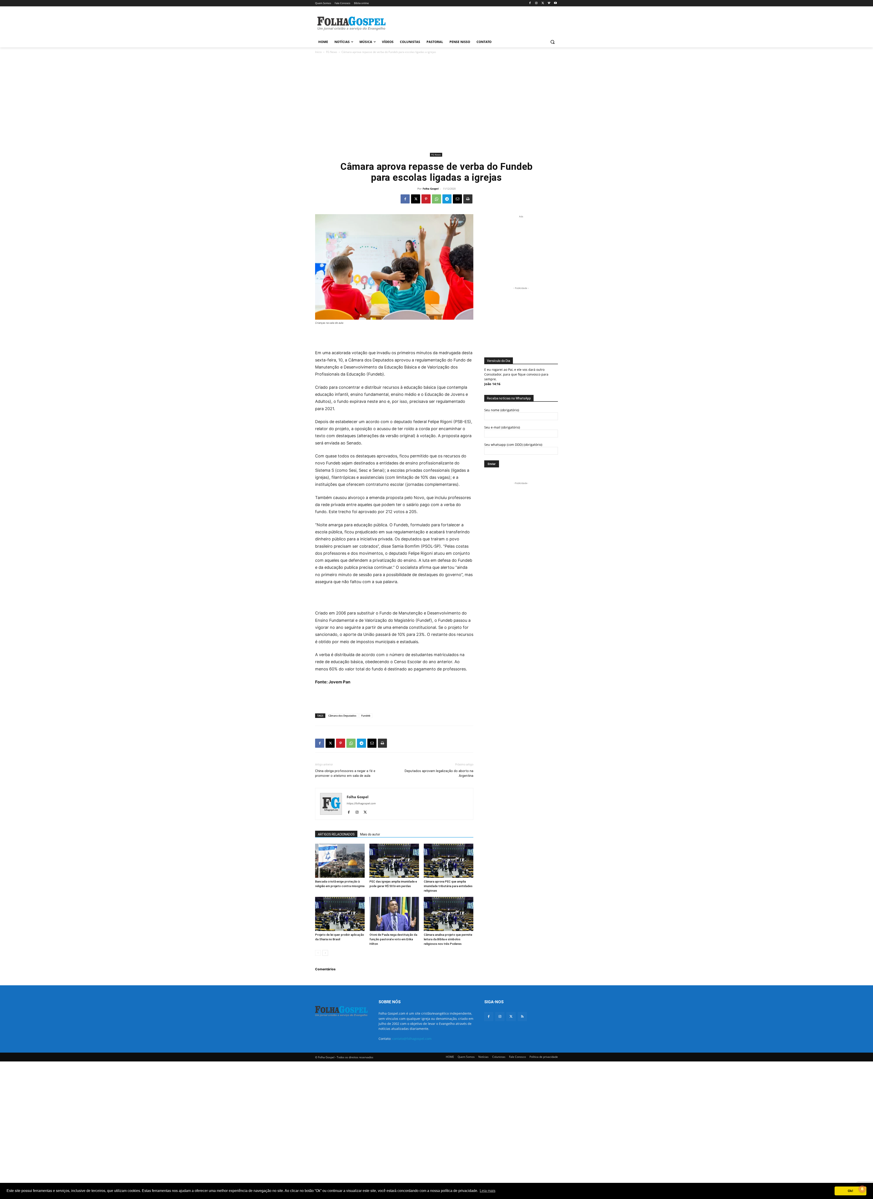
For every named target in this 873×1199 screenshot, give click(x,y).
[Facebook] (530, 3)
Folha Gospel (431, 188)
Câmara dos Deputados (342, 715)
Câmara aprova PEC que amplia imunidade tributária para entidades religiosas (448, 886)
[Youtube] (555, 3)
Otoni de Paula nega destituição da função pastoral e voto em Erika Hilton (393, 939)
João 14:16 (492, 384)
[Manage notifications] (862, 1189)
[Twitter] (511, 1016)
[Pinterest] (426, 198)
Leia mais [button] (487, 1191)
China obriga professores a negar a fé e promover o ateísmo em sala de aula (345, 773)
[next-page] (325, 953)
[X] (542, 3)
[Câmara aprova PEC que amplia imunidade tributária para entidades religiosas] (448, 861)
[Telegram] (447, 198)
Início (318, 52)
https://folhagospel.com (361, 803)
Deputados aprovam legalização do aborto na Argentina (439, 773)
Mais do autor (370, 834)
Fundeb (365, 715)
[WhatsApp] (436, 198)
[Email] (457, 198)
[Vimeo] (549, 3)
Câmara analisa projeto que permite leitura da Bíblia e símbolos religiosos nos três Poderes (448, 939)
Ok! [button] (850, 1191)
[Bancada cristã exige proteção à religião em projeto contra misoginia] (340, 861)
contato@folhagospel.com (411, 1038)
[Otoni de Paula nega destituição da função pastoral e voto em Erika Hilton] (394, 914)
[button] (552, 41)
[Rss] (522, 1016)
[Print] (467, 198)
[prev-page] (318, 953)
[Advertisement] (470, 23)
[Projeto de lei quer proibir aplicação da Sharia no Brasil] (340, 914)
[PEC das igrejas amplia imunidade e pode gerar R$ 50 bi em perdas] (394, 861)
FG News (331, 52)
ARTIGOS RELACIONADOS (336, 834)
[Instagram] (536, 3)
